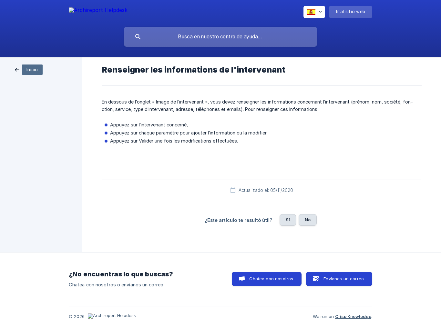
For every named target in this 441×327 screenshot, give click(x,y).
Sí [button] (288, 219)
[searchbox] (220, 37)
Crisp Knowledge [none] (353, 316)
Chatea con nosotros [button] (271, 278)
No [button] (308, 219)
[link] (29, 69)
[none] (98, 11)
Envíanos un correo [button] (343, 278)
